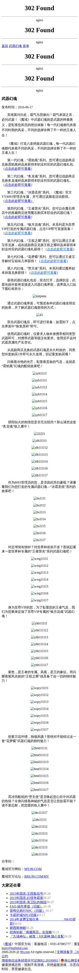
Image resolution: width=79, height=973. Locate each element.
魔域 (8, 944)
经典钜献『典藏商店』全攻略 (31, 932)
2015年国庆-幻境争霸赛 (26, 898)
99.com (25, 952)
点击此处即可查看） (19, 201)
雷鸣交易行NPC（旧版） (27, 910)
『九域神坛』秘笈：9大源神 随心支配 (37, 936)
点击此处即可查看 (18, 168)
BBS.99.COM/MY (36, 876)
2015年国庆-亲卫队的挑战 (28, 902)
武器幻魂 (15, 46)
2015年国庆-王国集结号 (26, 893)
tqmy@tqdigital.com (15, 948)
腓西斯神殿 (18, 928)
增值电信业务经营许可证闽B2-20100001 (30, 960)
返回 (5, 46)
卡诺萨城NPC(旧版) (24, 915)
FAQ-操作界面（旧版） (26, 906)
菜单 (26, 46)
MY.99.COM (33, 869)
